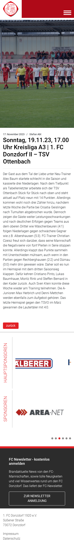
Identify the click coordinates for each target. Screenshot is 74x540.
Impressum (11, 534)
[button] (51, 438)
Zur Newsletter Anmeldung (37, 498)
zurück (10, 325)
